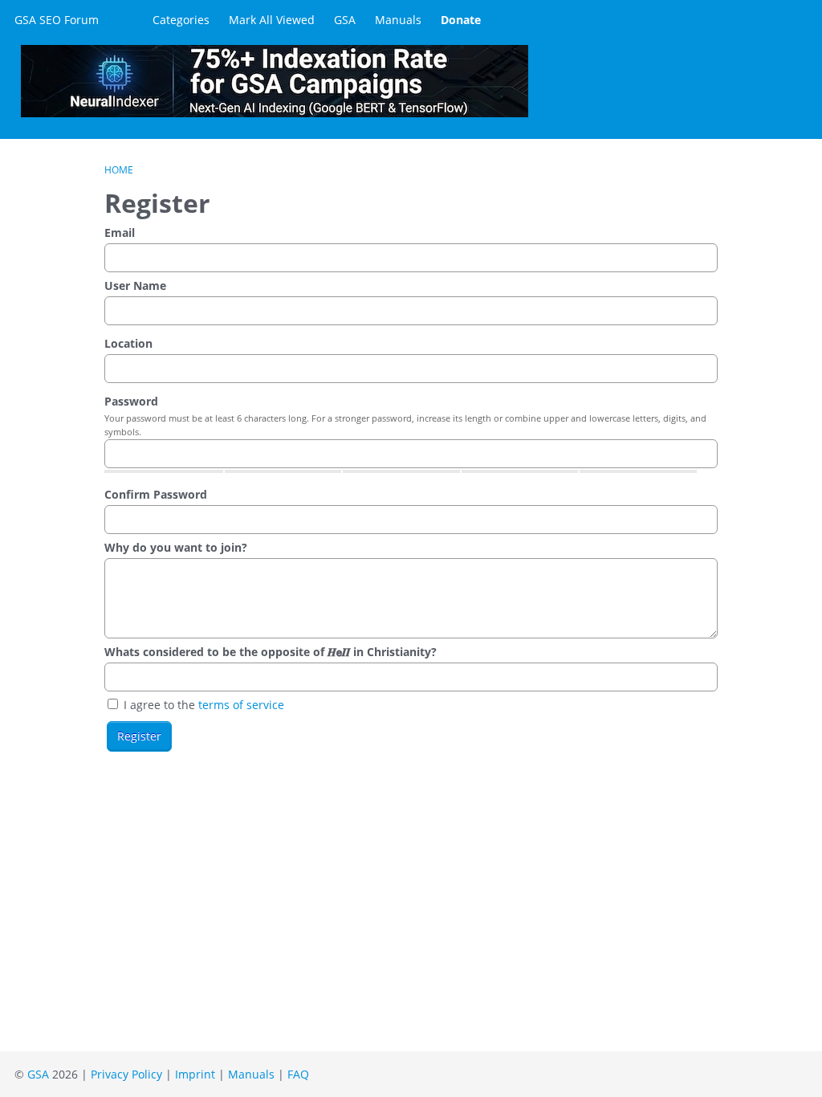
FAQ (298, 1074)
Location (128, 343)
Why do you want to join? (175, 547)
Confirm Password (155, 494)
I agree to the (202, 704)
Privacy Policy (126, 1074)
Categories (181, 19)
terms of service (241, 704)
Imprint (195, 1074)
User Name (135, 285)
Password (131, 401)
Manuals (398, 19)
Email (119, 232)
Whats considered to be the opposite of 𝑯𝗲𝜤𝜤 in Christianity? (270, 651)
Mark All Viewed (272, 19)
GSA (345, 19)
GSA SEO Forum (56, 19)
